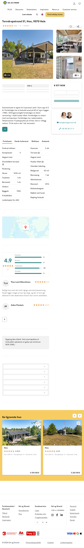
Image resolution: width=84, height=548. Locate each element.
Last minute (27, 14)
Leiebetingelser (66, 542)
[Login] (74, 3)
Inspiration (44, 9)
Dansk (72, 520)
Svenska (73, 517)
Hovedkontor (24, 511)
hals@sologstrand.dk (67, 122)
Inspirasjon (6, 520)
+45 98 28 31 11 (67, 129)
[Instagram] (52, 515)
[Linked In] (61, 515)
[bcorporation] (38, 535)
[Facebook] (57, 515)
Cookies (50, 542)
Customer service (70, 9)
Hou (6, 448)
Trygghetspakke (41, 517)
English (72, 510)
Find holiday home (55, 14)
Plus (20, 514)
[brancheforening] (9, 535)
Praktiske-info (40, 514)
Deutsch (73, 506)
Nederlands (74, 513)
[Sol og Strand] (11, 3)
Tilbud (4, 513)
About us (55, 9)
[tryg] (31, 535)
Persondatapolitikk (33, 542)
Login (37, 511)
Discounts (19, 9)
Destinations (32, 9)
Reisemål (5, 517)
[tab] (13, 444)
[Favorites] (79, 3)
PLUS (10, 9)
